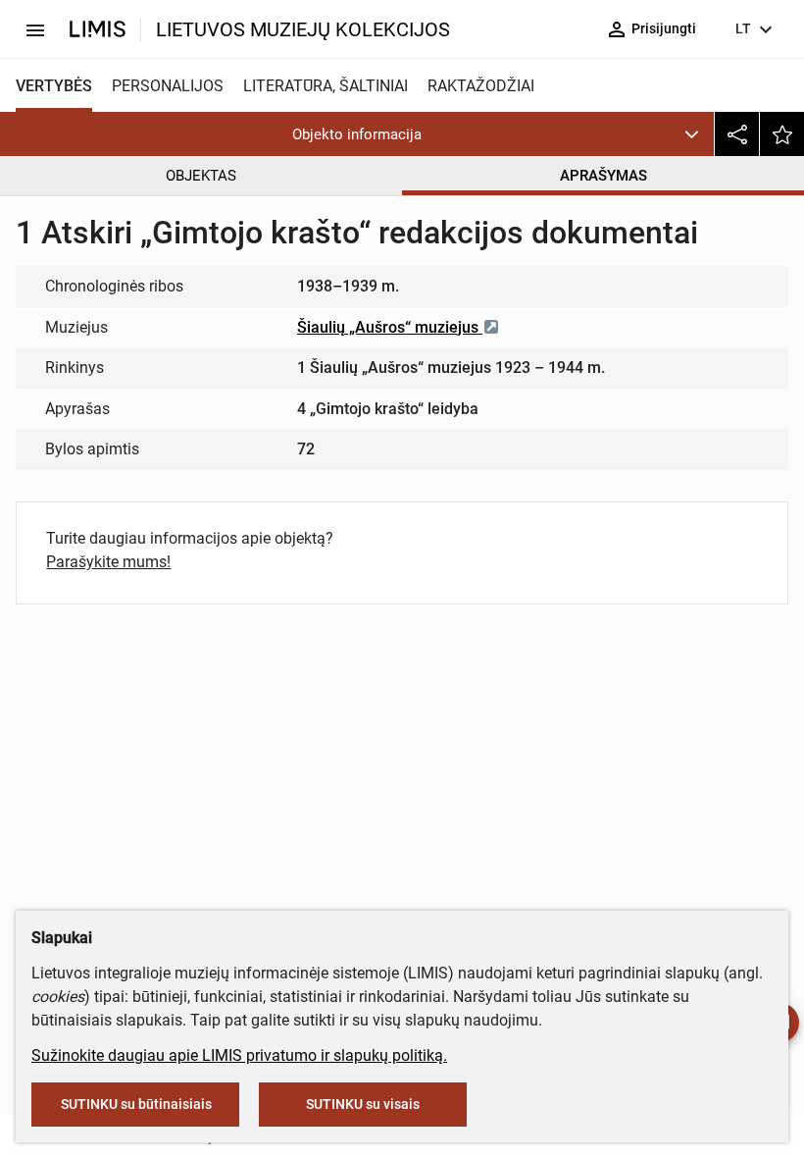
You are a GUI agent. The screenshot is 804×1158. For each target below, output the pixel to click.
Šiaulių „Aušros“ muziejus (389, 327)
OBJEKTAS (201, 175)
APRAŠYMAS (603, 175)
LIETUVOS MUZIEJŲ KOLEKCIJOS (303, 29)
